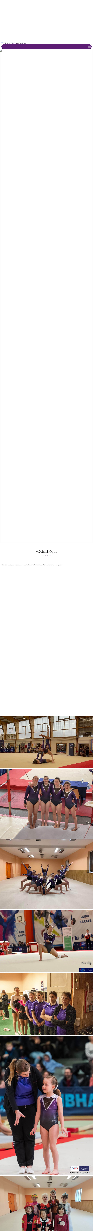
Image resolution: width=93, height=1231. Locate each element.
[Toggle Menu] (89, 46)
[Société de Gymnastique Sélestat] (13, 43)
